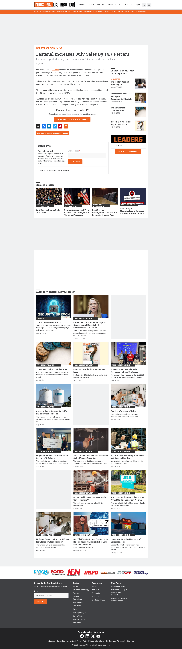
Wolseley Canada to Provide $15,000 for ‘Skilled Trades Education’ (52, 540)
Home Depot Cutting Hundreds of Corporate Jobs (126, 540)
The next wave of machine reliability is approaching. (88, 504)
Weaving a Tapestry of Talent (124, 411)
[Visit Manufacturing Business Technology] (140, 572)
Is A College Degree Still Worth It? (48, 211)
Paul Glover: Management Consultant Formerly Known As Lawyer (104, 212)
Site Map (130, 641)
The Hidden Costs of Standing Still (120, 83)
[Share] (44, 126)
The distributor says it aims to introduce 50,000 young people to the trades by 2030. (52, 462)
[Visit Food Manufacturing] (58, 572)
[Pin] (60, 126)
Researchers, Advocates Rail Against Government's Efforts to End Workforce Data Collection (121, 96)
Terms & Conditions (97, 641)
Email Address (74, 151)
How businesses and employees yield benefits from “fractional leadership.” (125, 415)
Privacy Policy (82, 641)
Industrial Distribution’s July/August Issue (121, 123)
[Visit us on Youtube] (98, 636)
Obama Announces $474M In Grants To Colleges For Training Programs (77, 212)
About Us (51, 641)
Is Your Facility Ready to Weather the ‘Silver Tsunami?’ (89, 498)
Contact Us (61, 641)
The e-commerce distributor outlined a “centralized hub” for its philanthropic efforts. (90, 462)
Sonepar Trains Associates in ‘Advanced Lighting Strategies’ (125, 370)
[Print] (38, 126)
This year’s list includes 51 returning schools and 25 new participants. (128, 504)
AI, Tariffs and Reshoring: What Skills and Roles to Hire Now (127, 456)
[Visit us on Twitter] (93, 636)
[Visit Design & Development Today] (41, 572)
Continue (75, 162)
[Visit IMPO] (91, 572)
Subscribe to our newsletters (72, 119)
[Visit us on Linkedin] (87, 636)
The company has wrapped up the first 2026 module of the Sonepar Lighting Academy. (127, 376)
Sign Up (40, 602)
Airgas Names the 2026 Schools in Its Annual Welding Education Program (127, 498)
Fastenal (55, 70)
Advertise (71, 641)
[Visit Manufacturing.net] (124, 573)
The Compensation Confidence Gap (119, 109)
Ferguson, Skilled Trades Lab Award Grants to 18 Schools (52, 456)
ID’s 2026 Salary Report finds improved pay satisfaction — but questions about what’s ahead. (52, 374)
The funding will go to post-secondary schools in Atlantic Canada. (50, 546)
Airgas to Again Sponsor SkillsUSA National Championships (51, 412)
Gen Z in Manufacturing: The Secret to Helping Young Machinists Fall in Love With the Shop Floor (90, 542)
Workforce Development (49, 48)
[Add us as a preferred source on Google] (66, 126)
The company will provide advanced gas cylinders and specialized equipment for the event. (53, 419)
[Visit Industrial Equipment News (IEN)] (73, 572)
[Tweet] (55, 126)
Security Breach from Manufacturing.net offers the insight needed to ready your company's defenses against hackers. (53, 327)
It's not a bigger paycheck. (83, 548)
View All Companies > (128, 152)
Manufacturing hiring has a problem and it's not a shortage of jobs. (127, 462)
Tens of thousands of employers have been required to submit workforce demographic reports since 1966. (89, 333)
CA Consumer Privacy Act (115, 641)
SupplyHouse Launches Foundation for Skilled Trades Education (90, 456)
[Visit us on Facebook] (82, 636)
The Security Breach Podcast (49, 322)
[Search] (144, 5)
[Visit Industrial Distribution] (107, 573)
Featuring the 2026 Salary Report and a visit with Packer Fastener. (90, 376)
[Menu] (149, 5)
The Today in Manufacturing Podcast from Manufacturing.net (132, 211)
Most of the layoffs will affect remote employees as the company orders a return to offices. (128, 547)
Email (36, 591)
